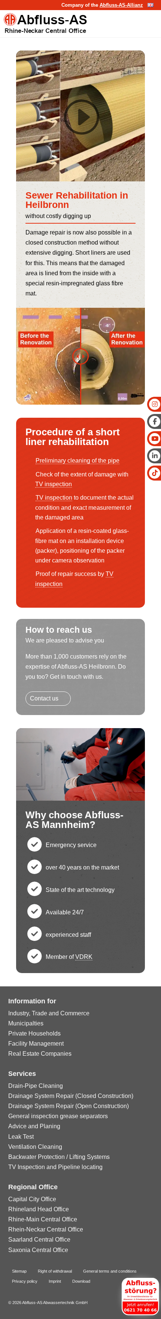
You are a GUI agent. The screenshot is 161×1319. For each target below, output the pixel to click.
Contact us (44, 698)
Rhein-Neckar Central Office (45, 1229)
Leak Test (21, 1137)
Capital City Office (32, 1199)
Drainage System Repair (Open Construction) (68, 1106)
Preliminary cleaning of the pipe (77, 460)
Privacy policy (24, 1281)
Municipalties (25, 1023)
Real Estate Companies (40, 1053)
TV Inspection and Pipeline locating (55, 1167)
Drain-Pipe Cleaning (35, 1086)
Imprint (55, 1281)
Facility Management (36, 1043)
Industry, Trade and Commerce (48, 1013)
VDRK (83, 957)
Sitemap (19, 1271)
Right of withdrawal (55, 1271)
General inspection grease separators (58, 1116)
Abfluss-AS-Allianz (121, 5)
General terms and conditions (110, 1271)
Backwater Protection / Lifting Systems (59, 1157)
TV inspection (53, 484)
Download (81, 1281)
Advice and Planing (34, 1126)
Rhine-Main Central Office (42, 1219)
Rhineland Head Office (38, 1209)
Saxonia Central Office (38, 1250)
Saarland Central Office (39, 1239)
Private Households (34, 1033)
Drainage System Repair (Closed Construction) (70, 1096)
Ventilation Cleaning (35, 1147)
